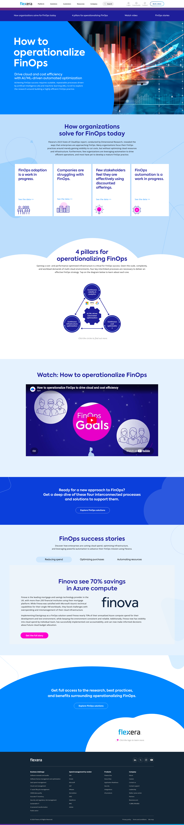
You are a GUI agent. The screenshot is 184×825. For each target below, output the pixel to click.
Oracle (71, 779)
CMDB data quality (36, 793)
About (131, 775)
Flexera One (108, 775)
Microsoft (72, 782)
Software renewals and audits (39, 775)
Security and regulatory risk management (43, 800)
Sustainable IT (34, 804)
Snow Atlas (107, 779)
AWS (70, 796)
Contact (145, 5)
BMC (70, 804)
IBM (70, 775)
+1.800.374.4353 (134, 804)
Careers (131, 779)
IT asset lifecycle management (39, 789)
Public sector (34, 811)
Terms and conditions (140, 819)
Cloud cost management (38, 786)
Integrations (108, 789)
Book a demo (157, 4)
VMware (71, 789)
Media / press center (135, 793)
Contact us (132, 782)
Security (106, 786)
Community (136, 5)
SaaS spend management (38, 782)
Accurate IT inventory (37, 796)
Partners (131, 796)
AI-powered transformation (39, 807)
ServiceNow (72, 793)
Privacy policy (126, 819)
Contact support (134, 786)
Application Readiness (111, 782)
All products (108, 793)
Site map (151, 819)
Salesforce (72, 800)
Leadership (132, 789)
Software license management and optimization (45, 779)
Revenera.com (133, 800)
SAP (70, 786)
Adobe (71, 807)
